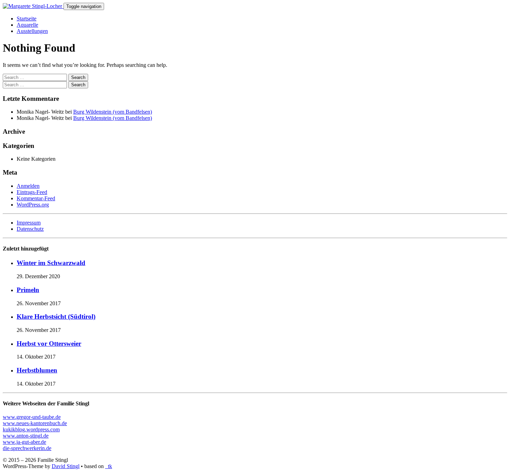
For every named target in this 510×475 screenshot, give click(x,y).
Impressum (29, 223)
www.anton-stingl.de (26, 436)
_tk (108, 466)
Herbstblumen (37, 370)
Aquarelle (27, 25)
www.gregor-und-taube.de (32, 417)
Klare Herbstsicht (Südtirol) (56, 316)
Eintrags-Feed (32, 192)
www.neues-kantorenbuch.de (35, 423)
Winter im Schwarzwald (51, 262)
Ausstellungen (32, 31)
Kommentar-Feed (36, 198)
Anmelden (28, 186)
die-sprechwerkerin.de (27, 448)
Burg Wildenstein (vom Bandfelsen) (112, 112)
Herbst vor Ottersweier (49, 343)
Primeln (28, 289)
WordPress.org (33, 205)
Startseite (26, 18)
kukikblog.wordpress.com (31, 429)
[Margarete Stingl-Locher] (33, 6)
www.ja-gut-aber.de (24, 442)
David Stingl (65, 466)
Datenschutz (30, 229)
